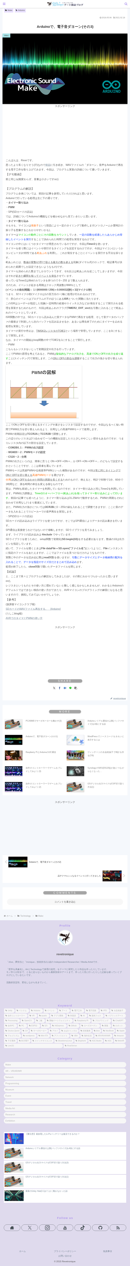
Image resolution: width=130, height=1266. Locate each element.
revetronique (65, 954)
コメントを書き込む (65, 901)
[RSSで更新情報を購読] (118, 1228)
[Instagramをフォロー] (47, 1228)
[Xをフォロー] (29, 1228)
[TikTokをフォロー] (83, 1228)
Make (10, 10)
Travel (8, 1102)
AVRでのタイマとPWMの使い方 (24, 618)
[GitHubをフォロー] (100, 1228)
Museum (9, 1089)
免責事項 (107, 1251)
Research (10, 1114)
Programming (12, 1083)
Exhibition (10, 1120)
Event (8, 1095)
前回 (47, 165)
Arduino (21, 10)
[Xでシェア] (54, 687)
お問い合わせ (65, 1256)
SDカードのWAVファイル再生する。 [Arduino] (33, 609)
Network (9, 1077)
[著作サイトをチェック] (12, 1228)
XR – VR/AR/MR (13, 1071)
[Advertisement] (65, 131)
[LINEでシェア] (70, 687)
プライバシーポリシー (65, 1251)
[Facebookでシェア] (59, 687)
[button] (75, 687)
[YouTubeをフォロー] (65, 1228)
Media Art (10, 1108)
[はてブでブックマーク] (65, 687)
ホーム (22, 1251)
